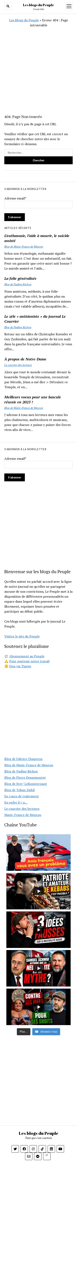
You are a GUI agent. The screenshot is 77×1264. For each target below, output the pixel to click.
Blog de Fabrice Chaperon (23, 759)
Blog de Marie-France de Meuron (23, 246)
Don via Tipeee (20, 666)
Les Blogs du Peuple (24, 20)
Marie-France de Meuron (22, 815)
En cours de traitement (21, 796)
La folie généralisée (20, 278)
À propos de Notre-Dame (25, 358)
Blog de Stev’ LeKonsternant (25, 783)
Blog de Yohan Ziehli (19, 790)
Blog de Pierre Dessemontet (25, 777)
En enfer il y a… (16, 802)
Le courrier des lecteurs (18, 365)
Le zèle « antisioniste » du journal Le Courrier (35, 319)
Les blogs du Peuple (38, 5)
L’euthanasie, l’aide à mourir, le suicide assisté (36, 238)
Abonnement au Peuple (26, 656)
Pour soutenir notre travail (29, 661)
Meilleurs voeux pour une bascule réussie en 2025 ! (32, 399)
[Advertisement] (38, 66)
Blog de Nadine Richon (17, 284)
